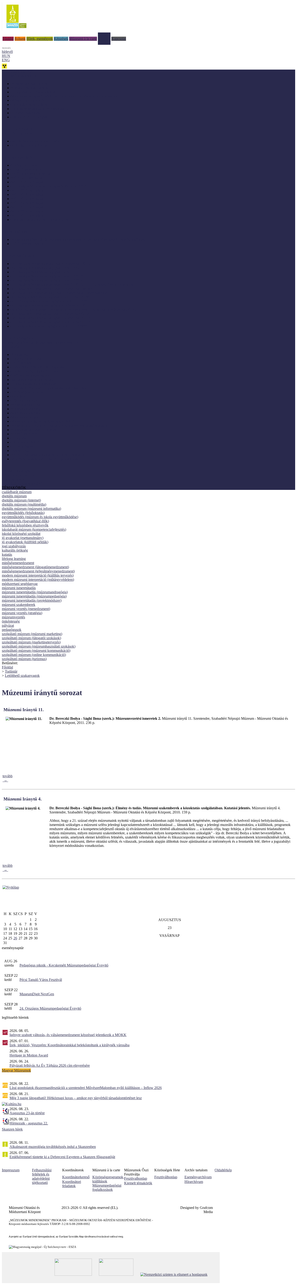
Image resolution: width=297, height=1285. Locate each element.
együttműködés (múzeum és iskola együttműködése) (40, 517)
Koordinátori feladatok (71, 1184)
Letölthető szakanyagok (22, 676)
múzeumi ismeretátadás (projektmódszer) (31, 600)
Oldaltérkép (223, 1170)
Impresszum (10, 1170)
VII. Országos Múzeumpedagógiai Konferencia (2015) (51, 301)
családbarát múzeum (17, 492)
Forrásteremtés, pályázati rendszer (36, 371)
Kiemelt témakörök (138, 1183)
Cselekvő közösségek (17, 338)
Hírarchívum (193, 1182)
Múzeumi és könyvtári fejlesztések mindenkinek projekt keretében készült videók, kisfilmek (78, 239)
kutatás (7, 554)
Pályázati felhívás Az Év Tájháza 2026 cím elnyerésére (50, 1065)
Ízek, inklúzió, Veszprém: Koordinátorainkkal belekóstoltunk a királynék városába (69, 1045)
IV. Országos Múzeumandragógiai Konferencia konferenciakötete (59, 293)
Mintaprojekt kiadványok (29, 88)
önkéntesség (11, 621)
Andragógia (20, 355)
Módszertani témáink (17, 129)
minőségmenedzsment (18, 563)
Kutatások (18, 396)
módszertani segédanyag (20, 584)
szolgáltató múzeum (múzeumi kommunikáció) (36, 650)
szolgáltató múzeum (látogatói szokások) (31, 638)
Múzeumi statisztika (25, 413)
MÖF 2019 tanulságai (27, 190)
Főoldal (8, 39)
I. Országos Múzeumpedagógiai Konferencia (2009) (49, 326)
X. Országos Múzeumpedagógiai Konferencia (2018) (50, 297)
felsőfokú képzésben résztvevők (25, 525)
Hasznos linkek (13, 479)
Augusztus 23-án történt (27, 1113)
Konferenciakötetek (25, 113)
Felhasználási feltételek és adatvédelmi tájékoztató (42, 1176)
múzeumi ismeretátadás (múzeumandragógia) (35, 592)
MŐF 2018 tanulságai (27, 194)
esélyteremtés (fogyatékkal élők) (25, 521)
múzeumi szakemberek (18, 605)
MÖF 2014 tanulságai (27, 211)
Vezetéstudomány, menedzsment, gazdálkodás (44, 459)
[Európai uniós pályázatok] (11, 887)
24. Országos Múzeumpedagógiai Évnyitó (50, 1008)
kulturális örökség (15, 550)
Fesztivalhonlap (135, 1178)
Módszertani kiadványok (29, 84)
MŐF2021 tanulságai (26, 178)
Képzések (61, 39)
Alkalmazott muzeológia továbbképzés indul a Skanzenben (53, 1147)
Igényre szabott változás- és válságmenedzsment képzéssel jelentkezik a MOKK (68, 1035)
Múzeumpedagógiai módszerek (34, 430)
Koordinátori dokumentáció (22, 483)
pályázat (8, 625)
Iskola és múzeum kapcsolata (32, 380)
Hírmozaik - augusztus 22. (29, 1123)
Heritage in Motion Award (29, 1055)
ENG (6, 60)
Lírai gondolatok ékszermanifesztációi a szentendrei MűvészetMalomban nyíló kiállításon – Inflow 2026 (86, 1088)
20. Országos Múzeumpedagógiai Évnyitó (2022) (47, 268)
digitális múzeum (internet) (21, 500)
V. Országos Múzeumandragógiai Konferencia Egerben (51, 289)
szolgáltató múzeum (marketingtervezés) (31, 642)
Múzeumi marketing (26, 409)
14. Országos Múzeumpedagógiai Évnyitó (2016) (47, 280)
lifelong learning (14, 559)
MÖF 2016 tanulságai (27, 203)
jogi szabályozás (14, 546)
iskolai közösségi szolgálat (21, 534)
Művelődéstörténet (24, 434)
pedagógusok (11, 630)
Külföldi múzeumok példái (30, 174)
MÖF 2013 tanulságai (27, 215)
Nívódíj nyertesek (24, 165)
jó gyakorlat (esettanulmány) (22, 538)
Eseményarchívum (198, 1177)
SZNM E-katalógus (16, 471)
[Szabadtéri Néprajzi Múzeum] (16, 30)
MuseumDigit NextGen (36, 994)
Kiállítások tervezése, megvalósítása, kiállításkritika (48, 388)
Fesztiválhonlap (165, 1177)
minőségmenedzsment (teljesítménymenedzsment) (38, 571)
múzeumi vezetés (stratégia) (22, 613)
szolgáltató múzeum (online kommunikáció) (34, 655)
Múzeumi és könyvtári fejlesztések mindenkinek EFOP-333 (45, 342)
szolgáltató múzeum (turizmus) (24, 659)
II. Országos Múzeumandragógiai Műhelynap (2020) (49, 186)
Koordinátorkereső (76, 1177)
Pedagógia (18, 438)
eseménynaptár (13, 948)
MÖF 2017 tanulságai (27, 199)
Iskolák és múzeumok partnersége (36, 141)
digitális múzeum (14, 496)
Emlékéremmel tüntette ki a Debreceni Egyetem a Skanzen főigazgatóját (62, 1157)
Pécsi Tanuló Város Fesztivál (40, 980)
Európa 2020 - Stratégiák (29, 117)
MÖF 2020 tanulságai (27, 182)
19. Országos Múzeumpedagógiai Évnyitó (42, 272)
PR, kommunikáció (25, 442)
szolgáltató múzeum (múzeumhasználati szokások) (38, 646)
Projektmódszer (22, 446)
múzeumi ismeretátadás (19, 588)
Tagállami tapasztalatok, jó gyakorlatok (39, 220)
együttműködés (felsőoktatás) (23, 513)
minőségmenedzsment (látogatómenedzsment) (35, 567)
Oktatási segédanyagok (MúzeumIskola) (40, 109)
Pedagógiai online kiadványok (33, 92)
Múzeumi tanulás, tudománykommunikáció (42, 421)
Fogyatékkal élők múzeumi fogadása (38, 367)
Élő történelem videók (27, 244)
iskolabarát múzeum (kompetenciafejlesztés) (34, 529)
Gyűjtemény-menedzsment (30, 375)
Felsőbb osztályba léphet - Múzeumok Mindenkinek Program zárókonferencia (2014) (73, 310)
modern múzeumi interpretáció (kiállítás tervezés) (38, 575)
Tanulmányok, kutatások (29, 104)
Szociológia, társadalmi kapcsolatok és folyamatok (48, 455)
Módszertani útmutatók (28, 100)
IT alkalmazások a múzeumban (34, 384)
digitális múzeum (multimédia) (24, 504)
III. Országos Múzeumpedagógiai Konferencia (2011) (50, 322)
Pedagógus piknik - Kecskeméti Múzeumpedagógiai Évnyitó (63, 965)
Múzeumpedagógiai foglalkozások (106, 1187)
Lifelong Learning (24, 400)
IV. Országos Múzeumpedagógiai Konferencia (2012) (50, 318)
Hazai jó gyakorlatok (26, 169)
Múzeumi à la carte (83, 39)
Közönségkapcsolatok (27, 392)
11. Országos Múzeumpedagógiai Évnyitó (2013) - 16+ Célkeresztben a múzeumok (72, 284)
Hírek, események (39, 39)
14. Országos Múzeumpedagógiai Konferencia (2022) (50, 264)
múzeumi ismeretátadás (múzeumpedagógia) (34, 596)
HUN (6, 56)
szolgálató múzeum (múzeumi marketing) (32, 634)
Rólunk (20, 39)
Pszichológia (20, 451)
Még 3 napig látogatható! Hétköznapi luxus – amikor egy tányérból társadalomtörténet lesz (76, 1098)
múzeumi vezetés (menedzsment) (26, 609)
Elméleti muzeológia (26, 359)
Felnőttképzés (21, 363)
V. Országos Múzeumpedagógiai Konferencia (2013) (50, 314)
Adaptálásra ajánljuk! (17, 72)
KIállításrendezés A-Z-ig (29, 145)
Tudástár (104, 34)
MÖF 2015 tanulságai (27, 207)
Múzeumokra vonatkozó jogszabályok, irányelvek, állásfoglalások (59, 425)
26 (15, 938)
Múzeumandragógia (25, 405)
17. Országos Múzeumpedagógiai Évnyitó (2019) (47, 276)
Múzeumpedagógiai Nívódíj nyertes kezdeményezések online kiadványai (64, 96)
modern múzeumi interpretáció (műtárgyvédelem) (38, 579)
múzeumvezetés (13, 617)
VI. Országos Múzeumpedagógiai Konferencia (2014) (50, 305)
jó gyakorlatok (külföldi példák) (25, 542)
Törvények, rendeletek (18, 475)
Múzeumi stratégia (24, 417)
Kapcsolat (118, 39)
